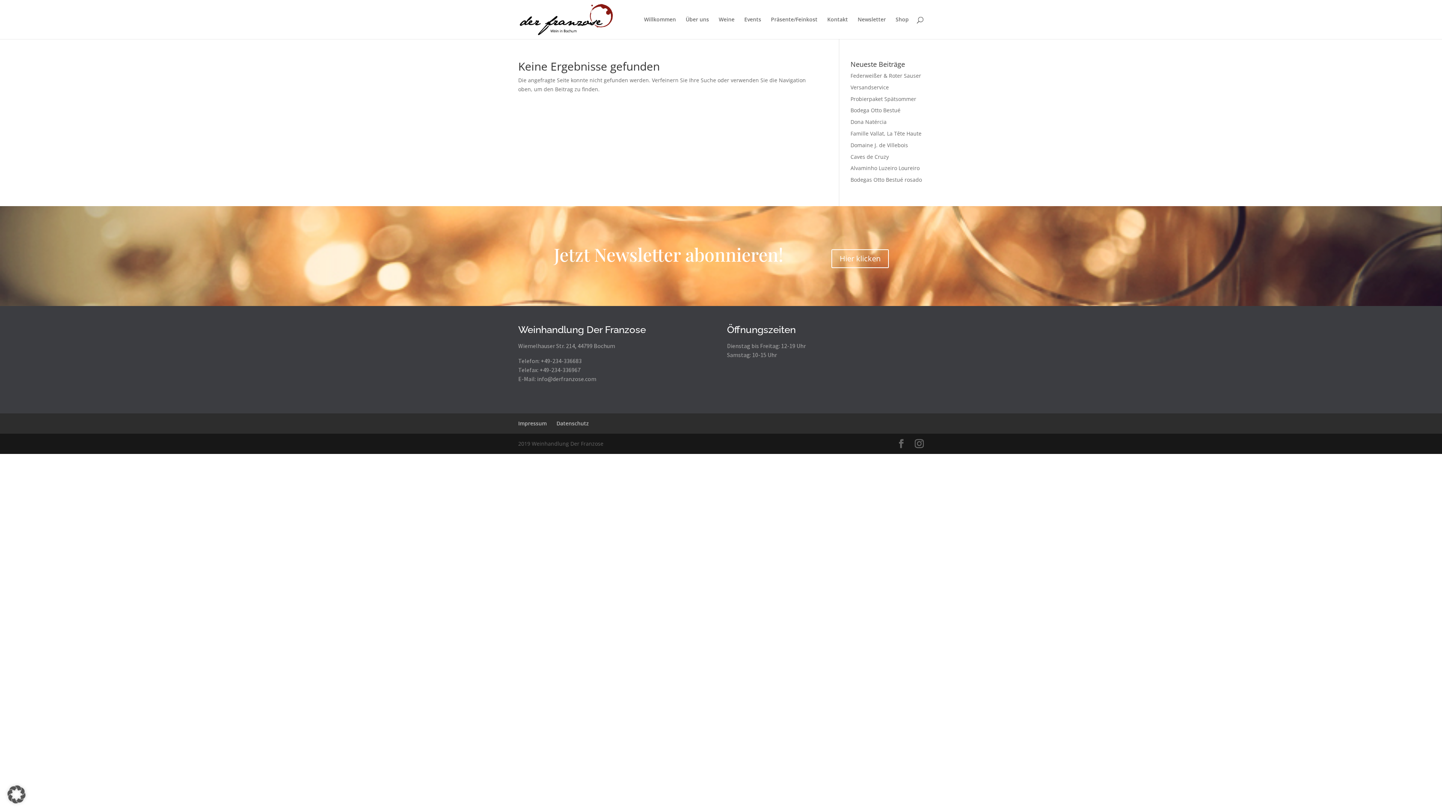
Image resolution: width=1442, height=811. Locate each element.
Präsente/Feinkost (794, 20)
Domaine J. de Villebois (879, 145)
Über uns (697, 20)
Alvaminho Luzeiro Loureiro (885, 168)
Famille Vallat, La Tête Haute (886, 133)
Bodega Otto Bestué (875, 110)
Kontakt (837, 20)
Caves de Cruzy (870, 156)
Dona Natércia (869, 121)
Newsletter (872, 20)
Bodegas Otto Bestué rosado (886, 179)
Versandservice (870, 87)
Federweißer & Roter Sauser (886, 75)
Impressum (532, 423)
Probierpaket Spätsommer (883, 99)
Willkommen (660, 20)
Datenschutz (573, 423)
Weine (727, 20)
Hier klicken (860, 258)
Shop (902, 20)
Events (752, 20)
